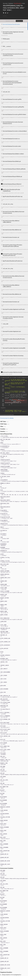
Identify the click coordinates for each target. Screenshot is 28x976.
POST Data (3, 424)
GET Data (3, 421)
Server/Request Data (6, 434)
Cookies (2, 429)
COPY (4, 16)
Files (1, 426)
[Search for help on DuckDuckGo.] (5, 13)
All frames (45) (19, 21)
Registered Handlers (6, 972)
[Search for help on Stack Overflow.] (7, 13)
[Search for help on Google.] (3, 13)
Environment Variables (6, 868)
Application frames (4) (10, 21)
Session (2, 431)
